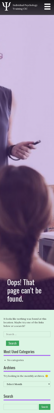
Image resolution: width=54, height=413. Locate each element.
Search (8, 396)
